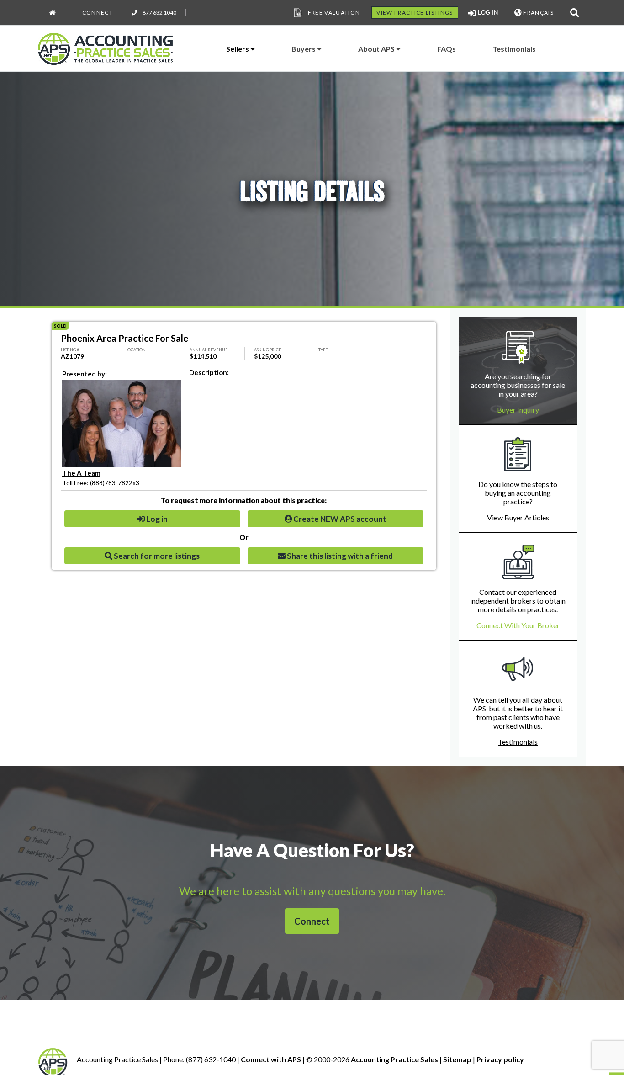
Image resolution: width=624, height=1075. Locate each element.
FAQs (446, 48)
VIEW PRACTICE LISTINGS (414, 12)
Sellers (238, 48)
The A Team (81, 473)
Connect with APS (271, 1059)
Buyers (304, 48)
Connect (97, 12)
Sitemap (457, 1059)
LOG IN (487, 12)
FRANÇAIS (538, 12)
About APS (377, 48)
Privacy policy (500, 1059)
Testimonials (514, 48)
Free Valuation (334, 12)
